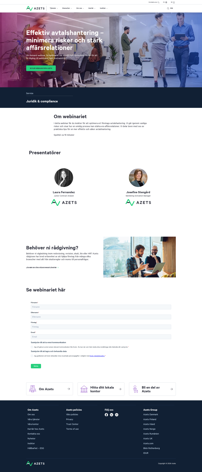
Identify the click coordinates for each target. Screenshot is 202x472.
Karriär (90, 8)
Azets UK (147, 438)
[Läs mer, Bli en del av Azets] (171, 389)
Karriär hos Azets (36, 429)
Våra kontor (33, 424)
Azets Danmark (150, 414)
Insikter (103, 8)
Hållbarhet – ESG (36, 448)
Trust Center (72, 424)
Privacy (69, 419)
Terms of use (72, 429)
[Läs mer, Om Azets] (68, 388)
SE (172, 2)
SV (164, 2)
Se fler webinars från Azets (41, 68)
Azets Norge (149, 429)
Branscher (66, 8)
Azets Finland (149, 419)
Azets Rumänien (151, 434)
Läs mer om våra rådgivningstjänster (41, 267)
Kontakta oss (153, 2)
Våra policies (72, 414)
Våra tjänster (34, 419)
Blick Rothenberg (151, 448)
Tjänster (53, 8)
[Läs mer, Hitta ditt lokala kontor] (120, 389)
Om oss (79, 8)
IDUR (145, 453)
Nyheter (31, 438)
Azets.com (148, 443)
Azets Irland (149, 424)
